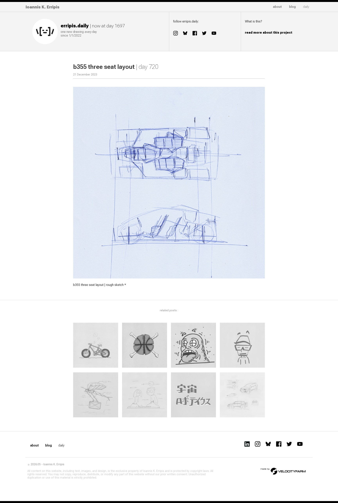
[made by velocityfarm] (283, 471)
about (277, 7)
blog (292, 7)
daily (306, 7)
